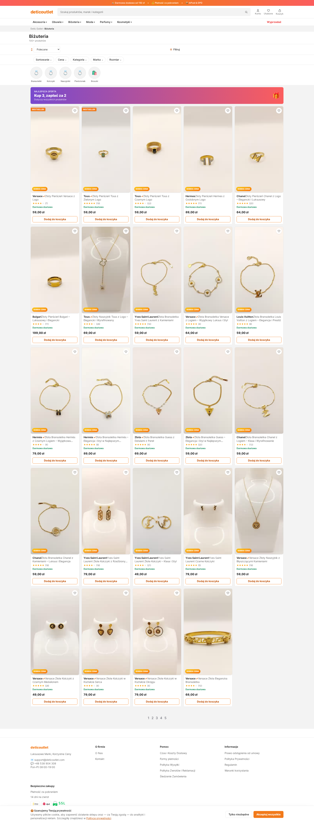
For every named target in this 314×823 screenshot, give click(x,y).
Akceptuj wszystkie (268, 814)
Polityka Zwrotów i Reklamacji (177, 770)
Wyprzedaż (274, 21)
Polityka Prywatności (237, 758)
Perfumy (106, 21)
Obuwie (57, 21)
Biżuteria (74, 21)
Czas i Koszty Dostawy (173, 753)
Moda (90, 21)
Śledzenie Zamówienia (173, 776)
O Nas (99, 753)
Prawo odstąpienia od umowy (242, 753)
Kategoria (80, 59)
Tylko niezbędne (239, 814)
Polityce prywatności (98, 818)
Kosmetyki (124, 21)
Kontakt (99, 758)
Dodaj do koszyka (55, 219)
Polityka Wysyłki (169, 764)
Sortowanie (44, 59)
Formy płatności (169, 758)
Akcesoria (40, 21)
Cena (62, 59)
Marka (98, 59)
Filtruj (175, 49)
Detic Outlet (37, 28)
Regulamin (231, 764)
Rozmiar (115, 59)
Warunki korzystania (237, 770)
